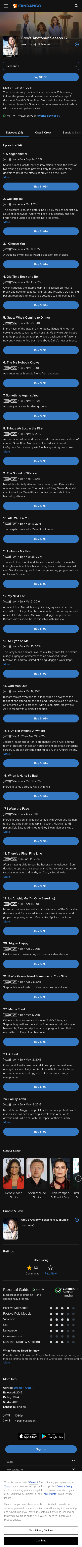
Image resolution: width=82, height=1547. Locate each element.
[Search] (76, 6)
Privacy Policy (64, 1486)
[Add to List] (77, 44)
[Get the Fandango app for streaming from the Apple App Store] (28, 1437)
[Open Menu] (6, 6)
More (6, 177)
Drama (18, 1387)
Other (28, 1387)
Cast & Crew (43, 132)
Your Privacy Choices (41, 1530)
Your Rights (49, 1494)
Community (32, 1273)
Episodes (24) (14, 132)
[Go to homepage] (27, 6)
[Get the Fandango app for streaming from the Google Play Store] (52, 1437)
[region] (41, 1509)
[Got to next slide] (78, 1178)
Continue (41, 1540)
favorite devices (47, 115)
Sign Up (41, 1449)
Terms (7, 1486)
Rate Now (51, 1273)
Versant (33, 1482)
